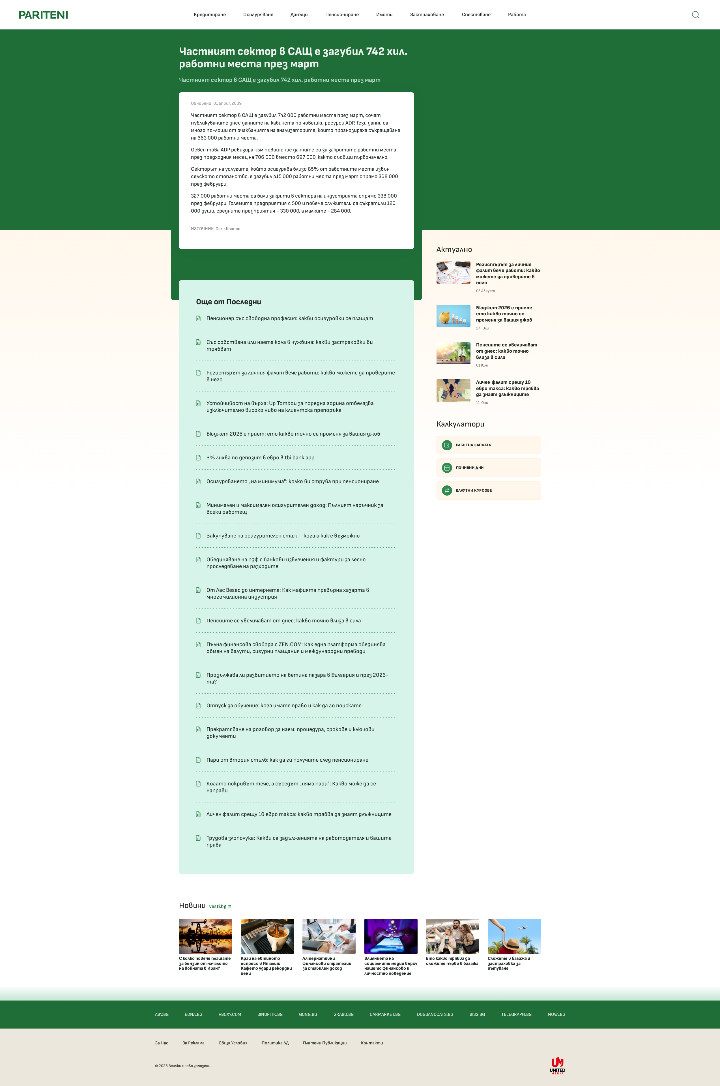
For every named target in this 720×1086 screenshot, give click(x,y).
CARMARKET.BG (385, 1014)
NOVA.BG (556, 1014)
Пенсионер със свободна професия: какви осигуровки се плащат (290, 318)
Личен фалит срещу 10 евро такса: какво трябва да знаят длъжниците (299, 814)
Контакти (372, 1043)
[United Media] (557, 1065)
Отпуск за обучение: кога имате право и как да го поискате (284, 705)
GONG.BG (308, 1014)
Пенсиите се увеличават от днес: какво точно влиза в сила (284, 620)
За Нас (161, 1043)
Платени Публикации (325, 1043)
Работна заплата (473, 445)
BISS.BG (477, 1014)
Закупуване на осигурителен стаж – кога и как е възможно (283, 535)
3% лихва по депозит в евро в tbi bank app (261, 457)
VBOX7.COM (230, 1014)
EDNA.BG (193, 1014)
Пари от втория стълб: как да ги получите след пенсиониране (287, 760)
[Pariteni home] (43, 15)
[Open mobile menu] (695, 14)
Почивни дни (470, 467)
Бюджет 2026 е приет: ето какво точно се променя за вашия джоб (293, 433)
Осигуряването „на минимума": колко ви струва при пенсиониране (293, 481)
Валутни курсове (474, 490)
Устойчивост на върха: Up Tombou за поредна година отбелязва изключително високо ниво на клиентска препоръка (290, 407)
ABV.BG (162, 1014)
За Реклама (193, 1043)
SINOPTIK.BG (270, 1014)
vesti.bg (218, 906)
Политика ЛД (275, 1043)
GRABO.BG (344, 1014)
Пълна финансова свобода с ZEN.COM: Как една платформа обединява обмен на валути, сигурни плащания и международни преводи (296, 648)
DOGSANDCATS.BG (435, 1014)
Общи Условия (233, 1043)
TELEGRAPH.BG (516, 1014)
